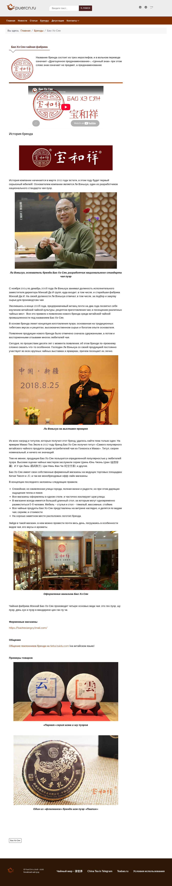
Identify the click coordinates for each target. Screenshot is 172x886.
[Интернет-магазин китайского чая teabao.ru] (151, 7)
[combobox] (64, 8)
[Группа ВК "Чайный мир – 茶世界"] (140, 7)
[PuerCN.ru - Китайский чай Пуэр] (25, 6)
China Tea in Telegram (99, 871)
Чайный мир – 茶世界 (70, 871)
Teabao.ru (122, 871)
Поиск (86, 8)
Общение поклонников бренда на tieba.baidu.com (39, 645)
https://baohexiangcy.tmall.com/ (28, 627)
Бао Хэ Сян (15, 840)
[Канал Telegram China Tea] (146, 7)
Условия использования (149, 871)
